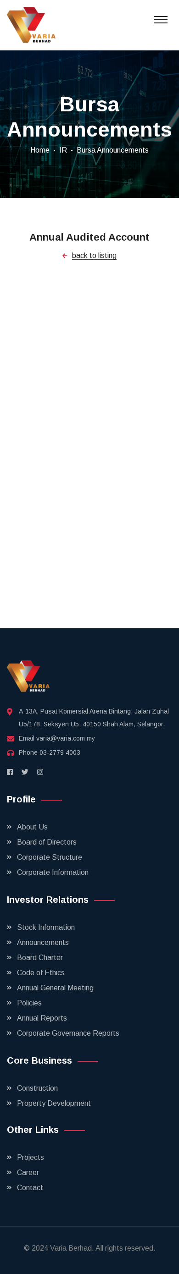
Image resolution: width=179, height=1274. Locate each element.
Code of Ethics (41, 973)
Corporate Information (53, 872)
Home (40, 150)
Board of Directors (47, 842)
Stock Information (46, 927)
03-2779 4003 (59, 752)
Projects (30, 1157)
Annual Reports (42, 1018)
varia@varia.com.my (65, 738)
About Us (32, 827)
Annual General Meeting (55, 988)
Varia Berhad (71, 1248)
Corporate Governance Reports (68, 1033)
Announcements (43, 942)
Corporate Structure (49, 857)
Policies (29, 1003)
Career (28, 1172)
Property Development (54, 1103)
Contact (30, 1188)
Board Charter (40, 957)
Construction (37, 1088)
